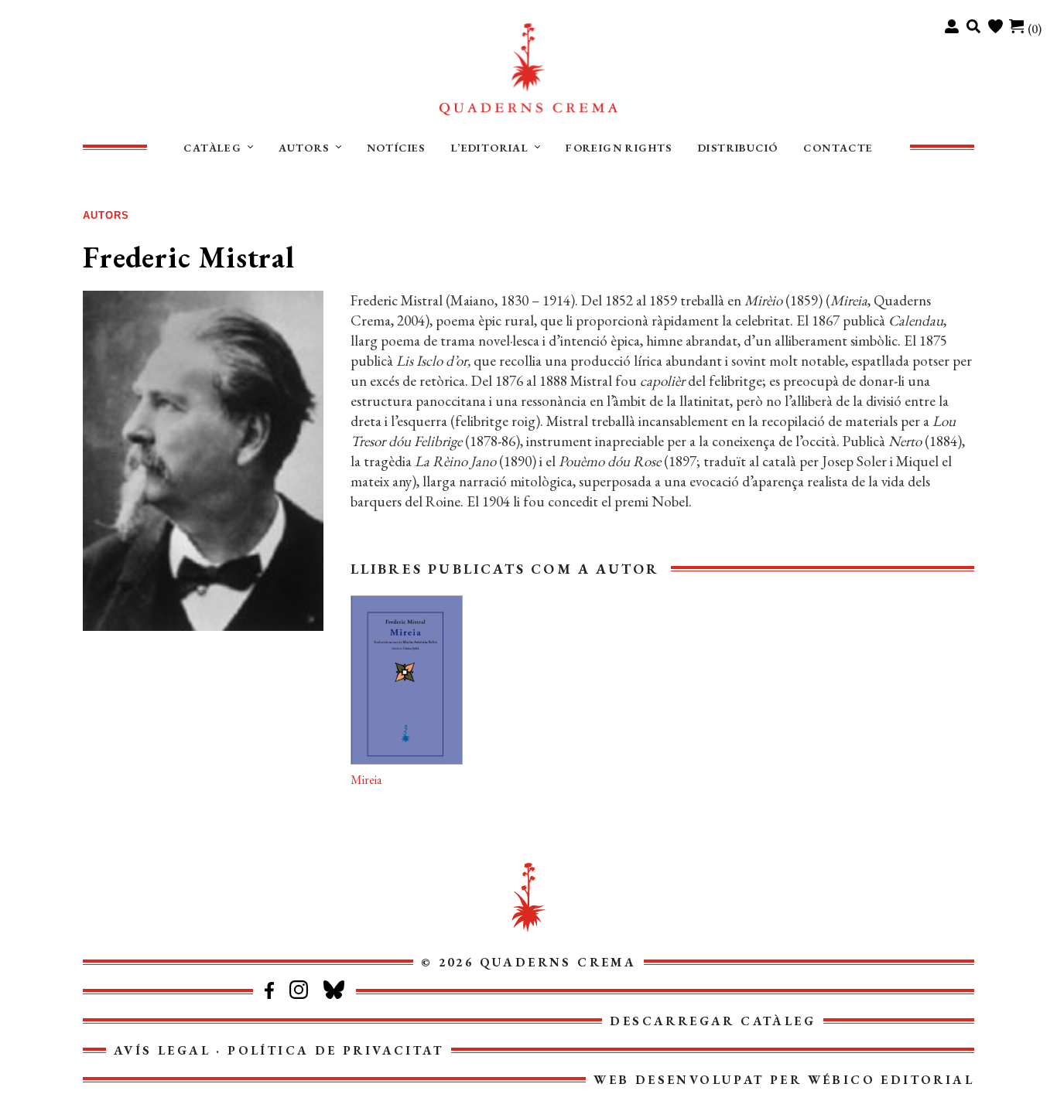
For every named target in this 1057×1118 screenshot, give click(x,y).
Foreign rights (619, 148)
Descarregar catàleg (713, 1021)
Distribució (738, 148)
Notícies (396, 148)
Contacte (838, 148)
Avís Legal (162, 1050)
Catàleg (212, 148)
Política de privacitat (335, 1050)
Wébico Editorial (891, 1080)
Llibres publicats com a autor (505, 569)
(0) (1035, 29)
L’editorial (489, 148)
